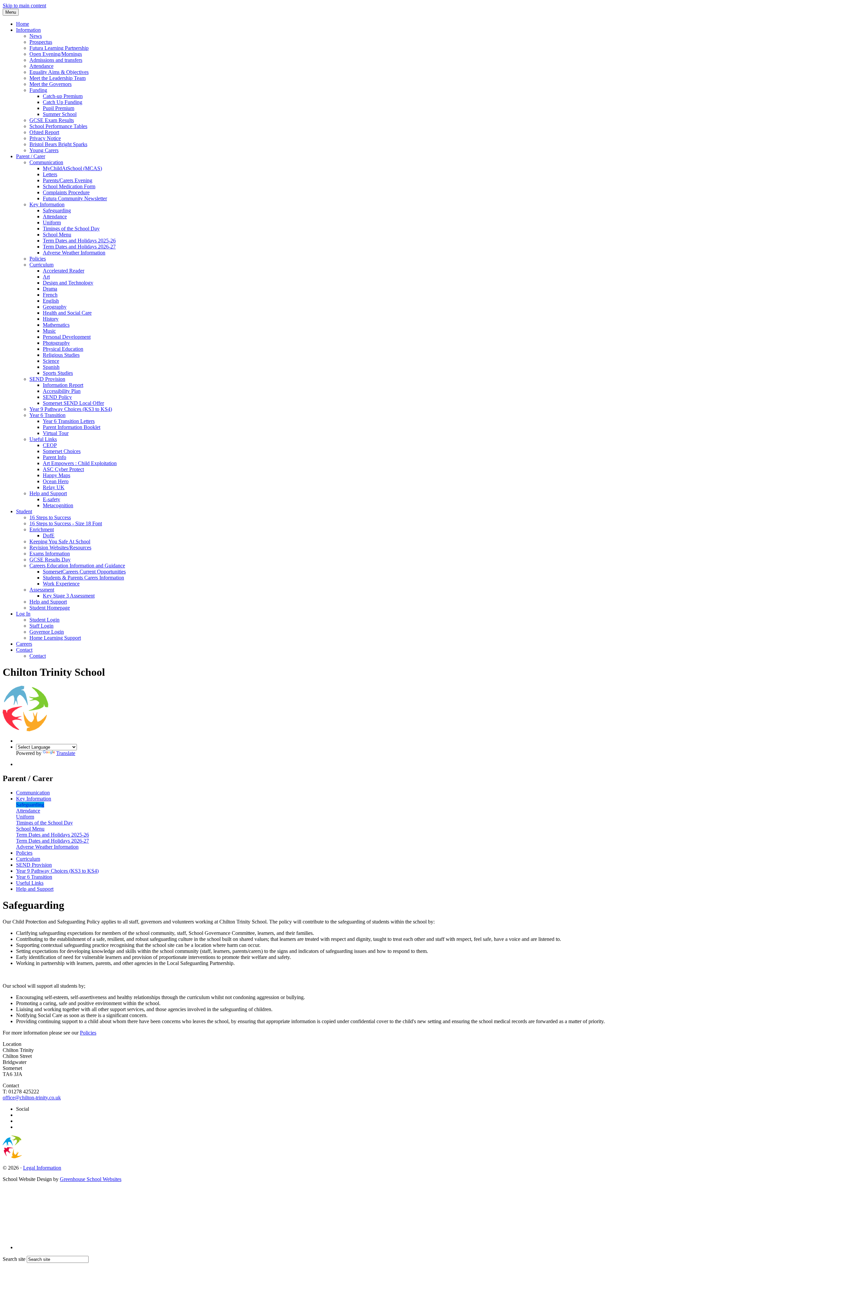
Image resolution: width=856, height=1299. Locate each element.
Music (49, 331)
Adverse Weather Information (74, 252)
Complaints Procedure (66, 192)
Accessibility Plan (62, 391)
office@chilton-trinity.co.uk (32, 1097)
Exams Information (49, 553)
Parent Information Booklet (71, 427)
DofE (49, 535)
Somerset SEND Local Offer (73, 403)
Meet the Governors (50, 84)
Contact (24, 650)
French (50, 295)
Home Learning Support (55, 638)
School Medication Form (69, 186)
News (35, 36)
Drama (50, 289)
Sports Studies (58, 373)
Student (24, 511)
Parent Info (54, 457)
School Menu (57, 234)
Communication (46, 162)
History (51, 319)
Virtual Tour (56, 433)
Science (51, 361)
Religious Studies (61, 355)
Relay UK (54, 487)
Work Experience (61, 583)
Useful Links (43, 439)
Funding (38, 90)
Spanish (51, 367)
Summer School (60, 114)
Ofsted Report (44, 132)
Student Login (44, 620)
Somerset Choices (62, 451)
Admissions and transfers (55, 60)
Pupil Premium (58, 108)
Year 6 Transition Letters (69, 421)
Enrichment (41, 529)
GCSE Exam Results (51, 120)
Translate (65, 753)
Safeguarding (57, 210)
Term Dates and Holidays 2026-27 (79, 246)
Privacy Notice (45, 138)
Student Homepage (49, 608)
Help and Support (48, 493)
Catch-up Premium (63, 96)
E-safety (51, 499)
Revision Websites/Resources (60, 547)
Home (22, 24)
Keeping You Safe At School (59, 541)
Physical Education (63, 349)
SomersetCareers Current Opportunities (84, 571)
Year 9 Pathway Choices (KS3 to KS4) (70, 409)
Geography (55, 307)
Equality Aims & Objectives (59, 72)
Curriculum (41, 264)
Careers (24, 644)
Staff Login (41, 626)
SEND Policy (57, 397)
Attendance (41, 66)
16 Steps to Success (50, 517)
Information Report (63, 385)
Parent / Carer (30, 156)
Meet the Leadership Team (57, 78)
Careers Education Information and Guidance (77, 565)
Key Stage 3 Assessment (69, 596)
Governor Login (46, 632)
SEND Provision (47, 379)
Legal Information (42, 1168)
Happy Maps (56, 475)
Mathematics (56, 325)
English (51, 301)
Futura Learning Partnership (59, 48)
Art (46, 277)
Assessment (41, 589)
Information (28, 30)
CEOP (50, 445)
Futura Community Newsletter (75, 198)
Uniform (52, 222)
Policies (37, 258)
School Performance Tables (58, 126)
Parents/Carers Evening (67, 180)
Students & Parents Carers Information (83, 577)
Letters (50, 174)
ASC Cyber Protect (63, 469)
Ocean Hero (56, 481)
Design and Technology (68, 283)
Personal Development (67, 337)
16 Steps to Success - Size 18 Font (65, 523)
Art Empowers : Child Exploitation (80, 463)
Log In (23, 614)
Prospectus (40, 42)
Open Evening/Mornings (55, 54)
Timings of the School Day (71, 228)
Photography (56, 343)
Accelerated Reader (63, 271)
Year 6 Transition (47, 415)
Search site (14, 1259)
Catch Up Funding (62, 102)
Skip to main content (24, 5)
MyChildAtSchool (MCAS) (72, 168)
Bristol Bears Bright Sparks (58, 144)
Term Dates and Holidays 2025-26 (79, 240)
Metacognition (58, 505)
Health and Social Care (67, 313)
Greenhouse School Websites (90, 1179)
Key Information (47, 204)
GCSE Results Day (50, 559)
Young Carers (44, 150)
